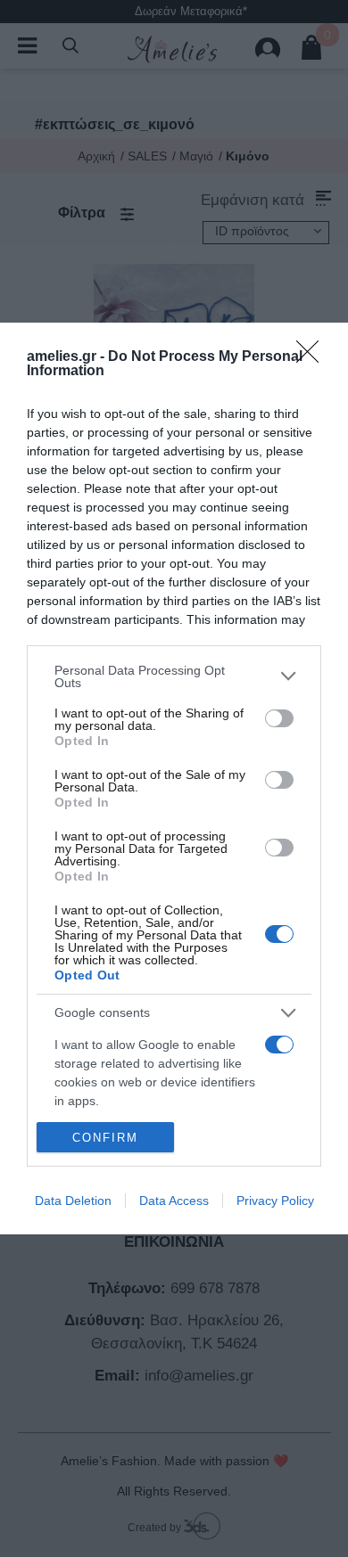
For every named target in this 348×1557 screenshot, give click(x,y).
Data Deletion (73, 1200)
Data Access (174, 1200)
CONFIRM (105, 1137)
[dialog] (174, 778)
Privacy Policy (275, 1200)
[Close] (313, 357)
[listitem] (174, 676)
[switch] (279, 718)
